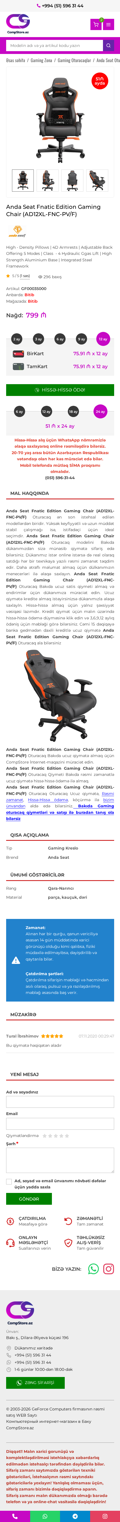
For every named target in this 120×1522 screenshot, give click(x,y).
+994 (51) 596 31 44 (62, 5)
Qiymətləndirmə (22, 1135)
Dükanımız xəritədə (33, 1348)
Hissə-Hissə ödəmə (48, 799)
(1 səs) (25, 276)
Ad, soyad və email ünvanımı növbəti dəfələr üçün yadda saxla (60, 1184)
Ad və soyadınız (22, 1092)
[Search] (108, 45)
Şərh (12, 1144)
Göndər (29, 1199)
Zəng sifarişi (39, 1382)
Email (12, 1113)
